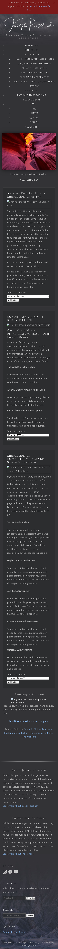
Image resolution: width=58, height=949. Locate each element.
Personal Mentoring (34, 73)
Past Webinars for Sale (31, 95)
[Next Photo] (57, 152)
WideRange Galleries (29, 946)
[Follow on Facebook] (10, 871)
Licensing (31, 91)
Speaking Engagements (34, 77)
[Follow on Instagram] (5, 871)
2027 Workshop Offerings (34, 64)
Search (34, 122)
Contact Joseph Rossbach (15, 932)
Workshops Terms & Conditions (34, 82)
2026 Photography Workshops (34, 59)
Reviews (35, 86)
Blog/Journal (31, 100)
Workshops (31, 54)
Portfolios (32, 50)
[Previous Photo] (1, 152)
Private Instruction (34, 68)
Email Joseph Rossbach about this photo (29, 721)
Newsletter (32, 127)
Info (32, 104)
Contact (34, 118)
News (34, 113)
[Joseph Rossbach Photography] (29, 30)
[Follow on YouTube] (16, 871)
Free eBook (32, 45)
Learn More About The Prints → (19, 854)
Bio (35, 109)
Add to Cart (13, 300)
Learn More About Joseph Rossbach (20, 806)
